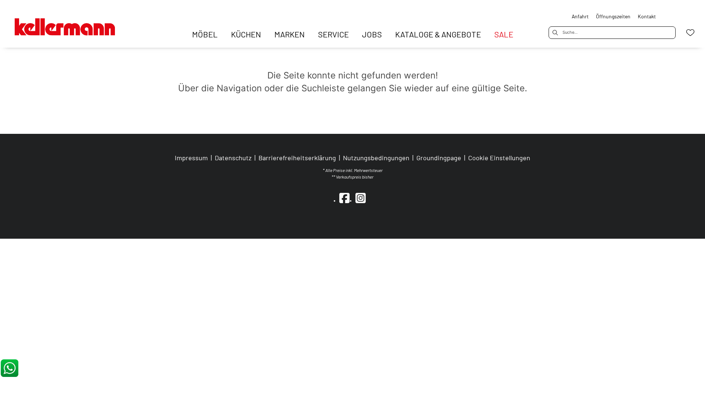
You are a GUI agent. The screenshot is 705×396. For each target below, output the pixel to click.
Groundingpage (438, 158)
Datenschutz (233, 158)
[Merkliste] (690, 32)
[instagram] (360, 198)
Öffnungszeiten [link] (613, 16)
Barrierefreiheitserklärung (297, 158)
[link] (205, 34)
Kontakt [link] (647, 16)
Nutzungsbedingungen (376, 158)
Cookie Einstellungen (499, 157)
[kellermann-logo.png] (73, 23)
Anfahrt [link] (580, 16)
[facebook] (344, 198)
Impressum (191, 158)
